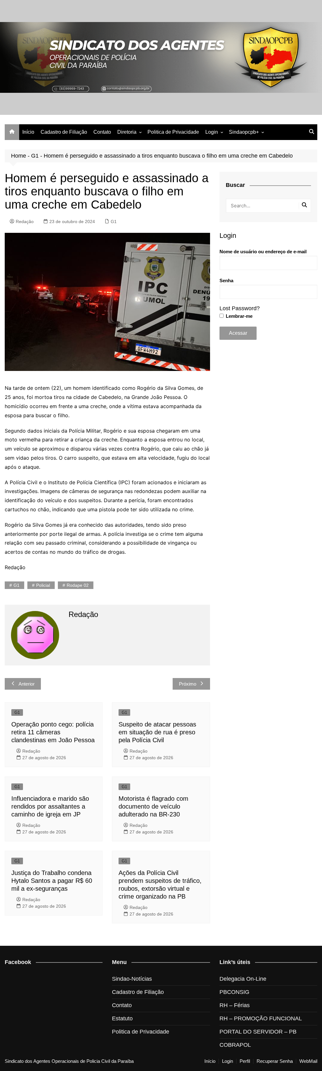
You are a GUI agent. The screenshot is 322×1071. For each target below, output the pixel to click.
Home (18, 156)
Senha (226, 280)
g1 (16, 585)
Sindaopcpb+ (244, 132)
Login (211, 132)
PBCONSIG (234, 992)
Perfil (245, 1061)
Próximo (187, 684)
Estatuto (122, 1018)
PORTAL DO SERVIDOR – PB (258, 1032)
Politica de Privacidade (173, 132)
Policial (43, 585)
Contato (102, 132)
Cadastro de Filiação (64, 132)
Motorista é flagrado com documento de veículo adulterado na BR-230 (153, 806)
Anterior (27, 684)
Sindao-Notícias (132, 979)
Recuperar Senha (275, 1061)
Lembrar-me (239, 316)
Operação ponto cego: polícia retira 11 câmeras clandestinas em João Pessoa (53, 732)
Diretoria (126, 132)
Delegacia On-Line (242, 979)
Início (28, 132)
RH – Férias (234, 1005)
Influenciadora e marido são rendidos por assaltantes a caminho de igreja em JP (50, 806)
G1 (35, 156)
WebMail (308, 1061)
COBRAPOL (235, 1045)
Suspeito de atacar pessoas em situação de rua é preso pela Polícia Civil (157, 732)
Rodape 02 (78, 585)
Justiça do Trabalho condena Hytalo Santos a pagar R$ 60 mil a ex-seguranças (51, 880)
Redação (25, 221)
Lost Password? (239, 308)
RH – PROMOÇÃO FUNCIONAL (260, 1018)
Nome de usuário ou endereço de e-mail (263, 251)
